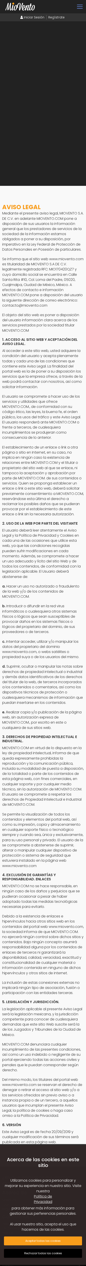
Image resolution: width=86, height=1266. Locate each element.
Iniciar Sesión (33, 17)
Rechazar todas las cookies (43, 1253)
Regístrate (56, 17)
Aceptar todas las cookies (43, 1241)
